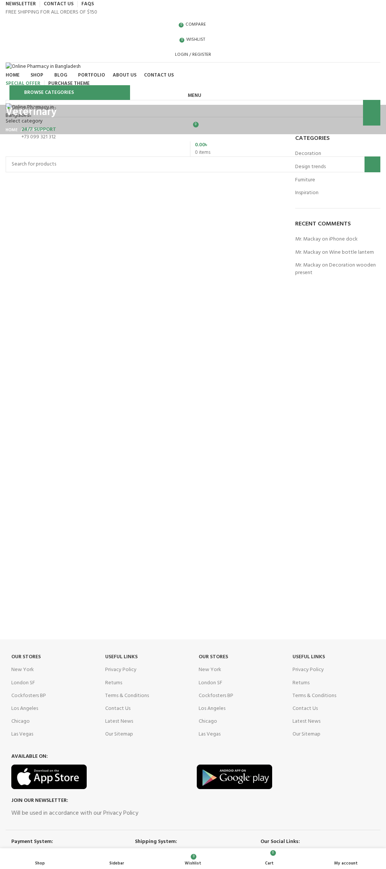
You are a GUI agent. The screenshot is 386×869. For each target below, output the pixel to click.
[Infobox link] (193, 133)
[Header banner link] (193, 434)
